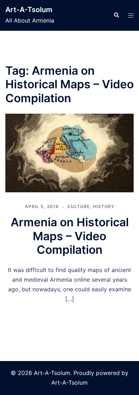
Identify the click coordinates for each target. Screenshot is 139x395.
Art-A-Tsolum (28, 9)
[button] (116, 15)
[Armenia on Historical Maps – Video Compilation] (69, 153)
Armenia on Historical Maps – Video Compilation (70, 236)
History (103, 206)
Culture (78, 206)
